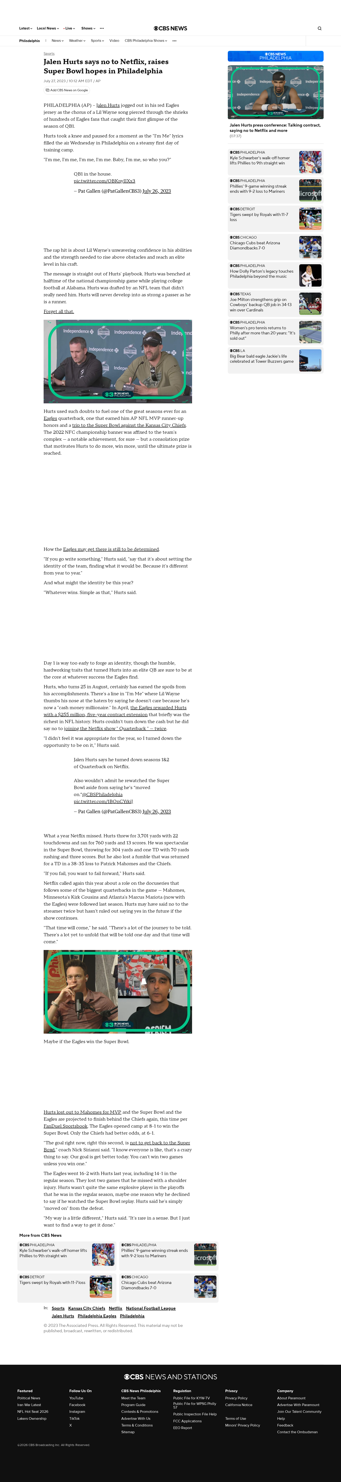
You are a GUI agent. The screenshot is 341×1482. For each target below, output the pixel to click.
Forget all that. (59, 312)
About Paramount (291, 1398)
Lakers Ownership (31, 1418)
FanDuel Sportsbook (65, 1126)
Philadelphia (29, 41)
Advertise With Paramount (298, 1405)
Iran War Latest (29, 1405)
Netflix (115, 1308)
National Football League (151, 1308)
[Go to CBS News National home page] (170, 28)
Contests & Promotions (139, 1411)
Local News (47, 28)
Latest (24, 28)
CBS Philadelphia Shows (145, 41)
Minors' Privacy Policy (242, 1425)
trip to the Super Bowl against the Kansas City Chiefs (129, 425)
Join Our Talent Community (299, 1411)
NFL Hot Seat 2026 (32, 1411)
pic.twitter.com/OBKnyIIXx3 (104, 181)
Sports (96, 41)
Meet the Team (133, 1398)
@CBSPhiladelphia (102, 795)
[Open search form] (320, 28)
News (57, 41)
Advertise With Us (135, 1418)
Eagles (50, 418)
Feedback (285, 1425)
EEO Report (182, 1428)
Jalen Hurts (108, 105)
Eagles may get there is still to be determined (111, 549)
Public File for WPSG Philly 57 (194, 1405)
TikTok (74, 1418)
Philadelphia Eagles (97, 1316)
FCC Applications (187, 1421)
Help (281, 1418)
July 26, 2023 (157, 191)
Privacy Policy (236, 1398)
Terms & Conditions (137, 1425)
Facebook (77, 1405)
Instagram (77, 1411)
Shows (87, 28)
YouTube (76, 1398)
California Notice (238, 1405)
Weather (76, 41)
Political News (28, 1398)
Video (114, 41)
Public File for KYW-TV (191, 1398)
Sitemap (128, 1432)
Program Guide (133, 1405)
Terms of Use (235, 1418)
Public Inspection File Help (195, 1414)
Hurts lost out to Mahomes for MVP (82, 1112)
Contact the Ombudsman (297, 1432)
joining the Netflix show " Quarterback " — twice (115, 729)
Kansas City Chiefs (86, 1308)
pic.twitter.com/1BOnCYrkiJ (103, 802)
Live (69, 28)
